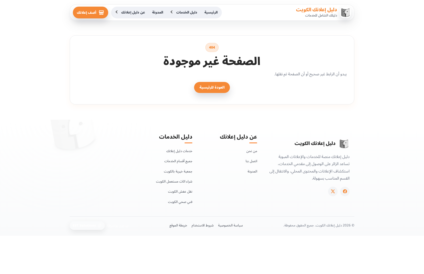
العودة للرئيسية (212, 87)
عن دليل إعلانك (133, 12)
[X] (333, 191)
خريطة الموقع (178, 225)
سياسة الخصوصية (230, 225)
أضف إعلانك (86, 12)
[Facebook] (345, 191)
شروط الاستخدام (203, 225)
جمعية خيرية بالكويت (178, 171)
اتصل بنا (251, 161)
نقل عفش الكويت (180, 191)
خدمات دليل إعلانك (179, 151)
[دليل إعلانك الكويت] (344, 143)
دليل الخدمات (186, 12)
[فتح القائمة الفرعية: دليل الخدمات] (172, 12)
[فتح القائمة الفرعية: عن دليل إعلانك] (117, 12)
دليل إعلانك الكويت (316, 10)
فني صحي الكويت (180, 201)
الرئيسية (211, 12)
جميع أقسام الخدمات (178, 161)
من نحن (251, 151)
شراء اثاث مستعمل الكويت (174, 181)
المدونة (157, 12)
